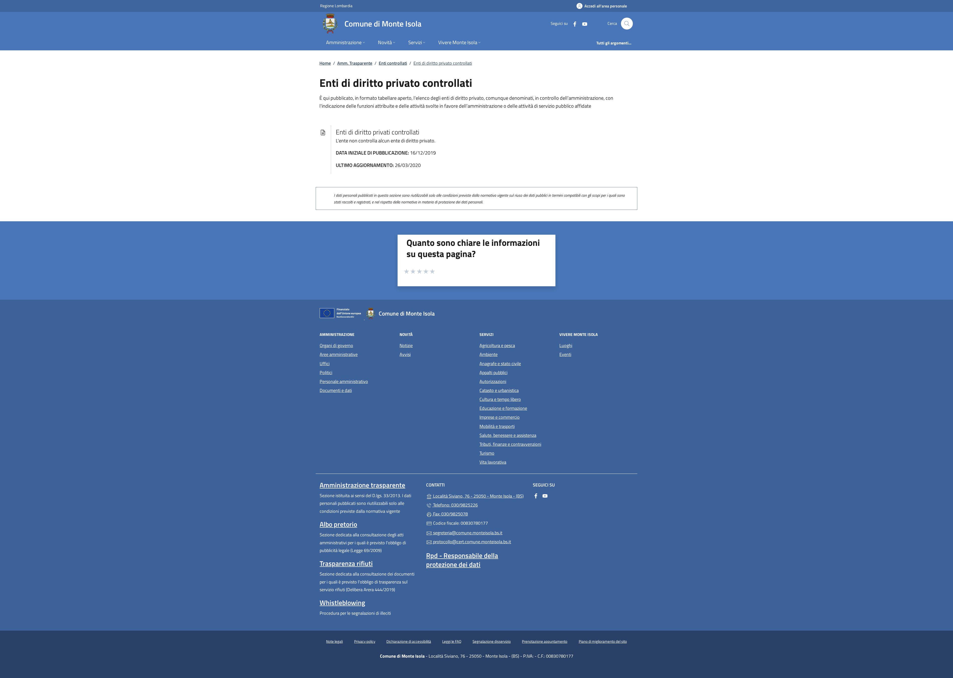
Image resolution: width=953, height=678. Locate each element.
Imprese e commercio (499, 417)
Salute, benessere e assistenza (507, 435)
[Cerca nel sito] (627, 24)
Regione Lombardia (336, 5)
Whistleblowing (342, 602)
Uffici (325, 363)
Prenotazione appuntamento (544, 641)
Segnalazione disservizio (492, 641)
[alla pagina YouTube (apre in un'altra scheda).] (583, 23)
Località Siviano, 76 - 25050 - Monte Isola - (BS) (479, 495)
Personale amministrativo (344, 381)
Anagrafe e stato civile (500, 363)
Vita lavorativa (492, 462)
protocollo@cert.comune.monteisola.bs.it (471, 541)
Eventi (565, 354)
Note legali (334, 641)
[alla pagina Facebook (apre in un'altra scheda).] (573, 23)
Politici (326, 372)
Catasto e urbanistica (499, 390)
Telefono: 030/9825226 (455, 505)
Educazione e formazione (503, 408)
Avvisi (405, 354)
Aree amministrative (339, 354)
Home (325, 63)
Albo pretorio (338, 524)
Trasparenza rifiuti (346, 563)
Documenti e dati (336, 390)
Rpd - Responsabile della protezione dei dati (462, 560)
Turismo (486, 453)
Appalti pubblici (493, 372)
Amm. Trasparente (354, 63)
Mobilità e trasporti (497, 426)
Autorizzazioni (492, 381)
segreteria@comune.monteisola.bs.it (467, 532)
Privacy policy (364, 641)
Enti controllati (393, 63)
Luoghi (565, 345)
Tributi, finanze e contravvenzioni (510, 444)
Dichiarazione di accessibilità (408, 641)
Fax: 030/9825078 (450, 514)
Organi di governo (336, 345)
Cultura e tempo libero (500, 399)
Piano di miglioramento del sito (603, 641)
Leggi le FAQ (451, 641)
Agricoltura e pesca (497, 345)
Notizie (406, 345)
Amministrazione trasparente (362, 485)
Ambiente (488, 354)
